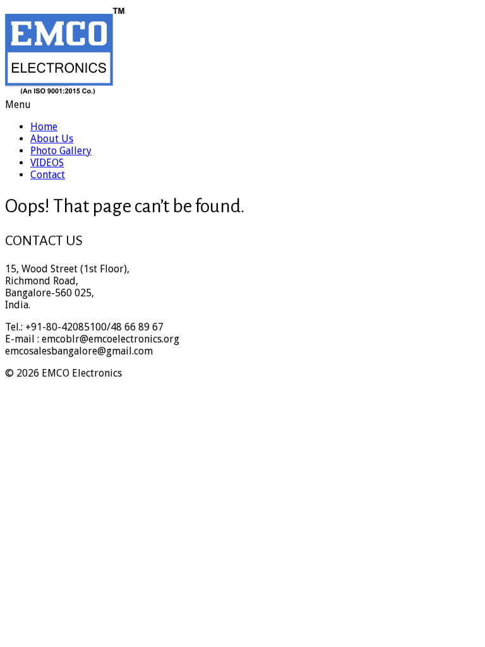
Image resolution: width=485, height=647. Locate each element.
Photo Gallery (61, 151)
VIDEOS (47, 163)
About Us (51, 139)
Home (43, 127)
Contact (47, 175)
